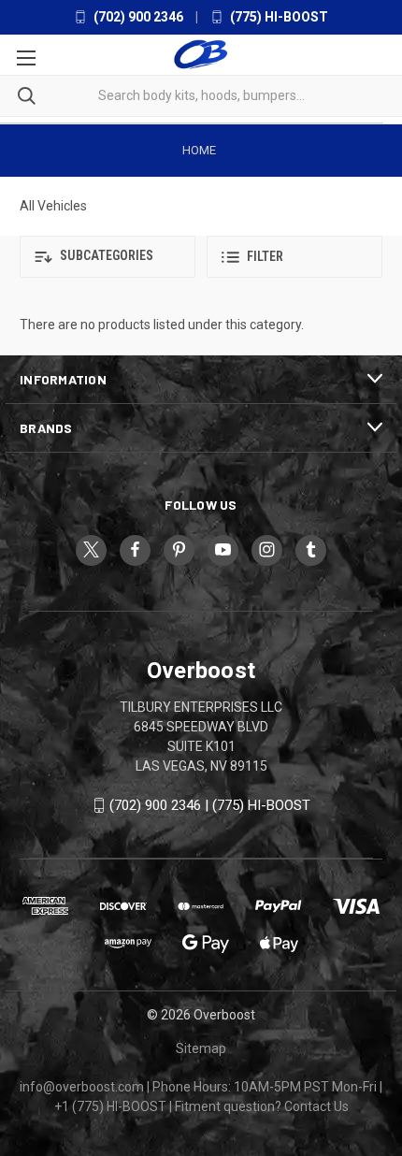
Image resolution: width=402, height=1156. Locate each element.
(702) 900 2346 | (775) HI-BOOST (209, 805)
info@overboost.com (82, 1086)
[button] (107, 257)
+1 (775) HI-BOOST (110, 1106)
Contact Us (316, 1106)
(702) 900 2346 (137, 16)
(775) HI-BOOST (277, 16)
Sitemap (201, 1048)
